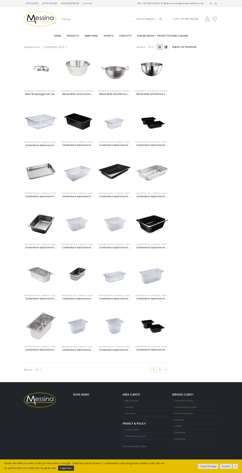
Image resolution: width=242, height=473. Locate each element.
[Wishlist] (214, 19)
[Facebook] (211, 3)
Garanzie (179, 419)
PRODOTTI (73, 35)
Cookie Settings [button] (208, 466)
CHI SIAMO (32, 3)
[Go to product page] (41, 70)
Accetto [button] (226, 466)
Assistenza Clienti (184, 400)
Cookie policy (132, 429)
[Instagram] (216, 3)
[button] (159, 47)
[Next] (166, 369)
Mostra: (141, 47)
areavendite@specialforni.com (187, 3)
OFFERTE (108, 35)
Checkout (130, 413)
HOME (57, 35)
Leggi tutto (66, 468)
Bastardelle (29, 91)
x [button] (235, 466)
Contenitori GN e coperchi (36, 142)
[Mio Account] (207, 19)
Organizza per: (32, 47)
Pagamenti (180, 432)
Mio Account (131, 400)
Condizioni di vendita (186, 407)
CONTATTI (125, 35)
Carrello (129, 407)
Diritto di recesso (184, 413)
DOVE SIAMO (49, 3)
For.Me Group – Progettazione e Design (162, 35)
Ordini (178, 426)
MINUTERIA (91, 35)
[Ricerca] (160, 19)
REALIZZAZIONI (70, 3)
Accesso (87, 3)
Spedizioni (180, 438)
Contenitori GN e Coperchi (110, 142)
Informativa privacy (135, 436)
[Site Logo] (40, 19)
